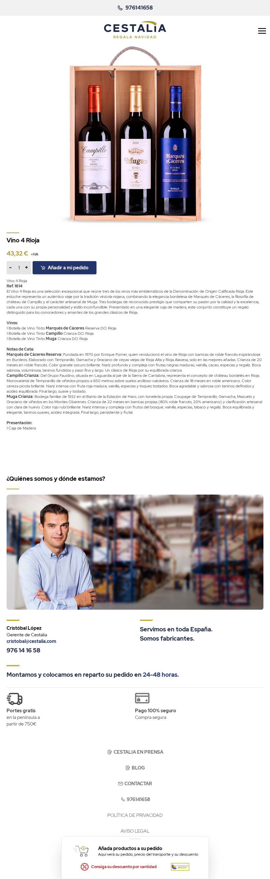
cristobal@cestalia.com (31, 641)
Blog (138, 768)
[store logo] (135, 29)
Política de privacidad (135, 815)
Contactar (138, 784)
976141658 (138, 799)
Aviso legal (135, 831)
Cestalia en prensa (138, 752)
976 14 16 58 (23, 650)
